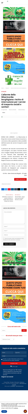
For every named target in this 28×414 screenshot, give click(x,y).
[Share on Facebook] (7, 113)
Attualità (3, 91)
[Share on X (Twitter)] (9, 113)
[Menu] (2, 2)
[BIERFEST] (14, 13)
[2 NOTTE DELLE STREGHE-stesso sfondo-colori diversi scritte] (14, 27)
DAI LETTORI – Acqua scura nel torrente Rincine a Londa (20, 198)
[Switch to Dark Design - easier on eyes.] (24, 2)
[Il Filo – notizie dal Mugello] (14, 2)
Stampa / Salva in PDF (20, 179)
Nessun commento (12, 109)
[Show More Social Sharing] (16, 113)
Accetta (4, 411)
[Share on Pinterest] (11, 113)
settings (16, 408)
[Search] (26, 2)
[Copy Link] (13, 113)
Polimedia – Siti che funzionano (17, 386)
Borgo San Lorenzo (6, 184)
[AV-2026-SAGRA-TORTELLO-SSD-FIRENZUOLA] (14, 54)
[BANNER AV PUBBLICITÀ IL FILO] (14, 40)
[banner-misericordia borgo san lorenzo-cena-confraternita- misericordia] (14, 68)
